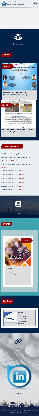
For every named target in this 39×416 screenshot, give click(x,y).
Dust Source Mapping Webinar (12, 154)
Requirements (18, 44)
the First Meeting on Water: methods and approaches (15, 159)
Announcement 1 (7, 190)
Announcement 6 (7, 171)
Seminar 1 (20, 312)
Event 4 (9, 269)
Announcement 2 (7, 186)
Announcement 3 (7, 182)
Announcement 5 (7, 175)
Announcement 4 (7, 178)
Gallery (18, 348)
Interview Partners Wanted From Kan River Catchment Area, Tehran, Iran (17, 131)
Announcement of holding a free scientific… (17, 164)
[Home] (13, 3)
